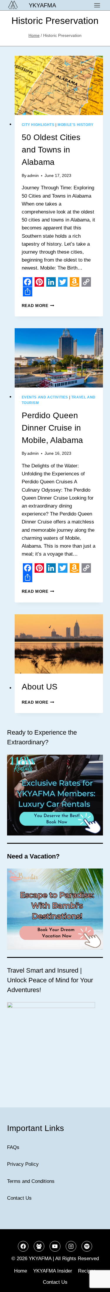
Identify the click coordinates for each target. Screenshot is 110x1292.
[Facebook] (23, 1246)
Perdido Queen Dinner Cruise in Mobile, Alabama (52, 428)
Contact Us (19, 1198)
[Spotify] (87, 1246)
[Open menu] (97, 5)
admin (33, 175)
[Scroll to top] (95, 1283)
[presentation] (59, 85)
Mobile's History (75, 125)
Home (20, 1271)
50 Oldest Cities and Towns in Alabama (51, 150)
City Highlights (38, 125)
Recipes (87, 1271)
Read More (38, 305)
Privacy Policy (23, 1164)
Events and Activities (45, 397)
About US (39, 686)
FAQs (13, 1147)
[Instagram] (71, 1246)
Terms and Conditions (31, 1181)
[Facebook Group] (39, 1246)
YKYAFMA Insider (52, 1271)
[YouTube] (55, 1246)
